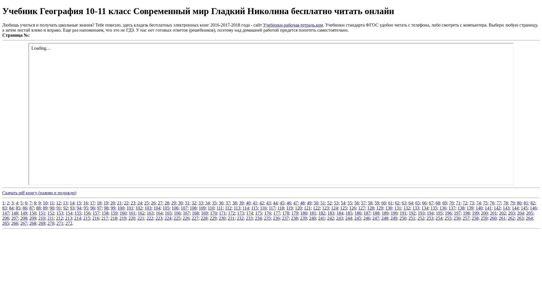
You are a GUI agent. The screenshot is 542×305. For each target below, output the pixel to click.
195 (439, 213)
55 (350, 203)
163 (150, 213)
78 (505, 203)
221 (140, 218)
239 (303, 218)
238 (294, 218)
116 (263, 208)
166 (177, 213)
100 (120, 208)
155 (78, 213)
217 (104, 218)
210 (41, 218)
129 (379, 208)
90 (52, 208)
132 (406, 208)
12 (58, 203)
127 (361, 208)
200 (484, 213)
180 (303, 213)
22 (126, 203)
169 (204, 213)
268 (32, 223)
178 (285, 213)
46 (289, 203)
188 (376, 213)
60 (383, 203)
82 (532, 203)
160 (123, 213)
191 (403, 213)
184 (339, 213)
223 (159, 218)
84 (11, 208)
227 (195, 218)
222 (150, 218)
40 (248, 203)
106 (175, 208)
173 (240, 213)
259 (484, 218)
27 (160, 203)
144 (515, 208)
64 (410, 203)
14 (72, 203)
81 (526, 203)
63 (404, 203)
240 (312, 218)
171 (222, 213)
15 (79, 203)
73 (471, 203)
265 (5, 223)
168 (195, 213)
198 (466, 213)
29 (173, 203)
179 (294, 213)
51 (322, 203)
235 (267, 218)
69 (444, 203)
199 (475, 213)
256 (457, 218)
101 (129, 208)
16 (85, 203)
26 (153, 203)
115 (254, 208)
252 (421, 218)
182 (321, 213)
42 (261, 203)
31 (187, 203)
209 (32, 218)
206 (5, 218)
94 (79, 208)
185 (349, 213)
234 (258, 218)
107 (184, 208)
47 (295, 203)
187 (367, 213)
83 (4, 208)
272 (68, 223)
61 (390, 203)
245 (357, 218)
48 (302, 203)
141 (488, 208)
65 (417, 203)
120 (298, 208)
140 (479, 208)
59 (377, 203)
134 (424, 208)
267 (23, 223)
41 (255, 203)
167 (186, 213)
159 (114, 213)
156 (87, 213)
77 (499, 203)
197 (457, 213)
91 (58, 208)
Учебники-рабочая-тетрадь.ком (293, 25)
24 (139, 203)
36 (221, 203)
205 (529, 213)
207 (14, 218)
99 (113, 208)
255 (448, 218)
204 (520, 213)
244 (348, 218)
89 (45, 208)
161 (132, 213)
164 (159, 213)
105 (166, 208)
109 (202, 208)
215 (86, 218)
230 (222, 218)
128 (370, 208)
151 (41, 213)
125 (343, 208)
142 (497, 208)
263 (520, 218)
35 (214, 203)
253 (430, 218)
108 (193, 208)
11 (52, 203)
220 (131, 218)
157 (96, 213)
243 (339, 218)
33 (200, 203)
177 (276, 213)
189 (385, 213)
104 (157, 208)
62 (397, 203)
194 (430, 213)
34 (207, 203)
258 (475, 218)
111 (220, 208)
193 (421, 213)
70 (451, 203)
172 (231, 213)
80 (519, 203)
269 (41, 223)
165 (168, 213)
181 (312, 213)
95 (86, 208)
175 (258, 213)
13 (65, 203)
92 (65, 208)
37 (228, 203)
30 (180, 203)
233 (249, 218)
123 (325, 208)
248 (384, 218)
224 (168, 218)
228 (204, 218)
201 (493, 213)
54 (343, 203)
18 (99, 203)
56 (356, 203)
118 (280, 208)
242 (330, 218)
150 (32, 213)
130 (388, 208)
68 (438, 203)
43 (268, 203)
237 (285, 218)
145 (524, 208)
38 (234, 203)
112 (228, 208)
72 (465, 203)
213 (68, 218)
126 (352, 208)
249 (393, 218)
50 (316, 203)
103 (148, 208)
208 (23, 218)
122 (316, 208)
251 (411, 218)
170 (213, 213)
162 (141, 213)
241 (321, 218)
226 (186, 218)
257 (466, 218)
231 (231, 218)
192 (412, 213)
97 (99, 208)
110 (211, 208)
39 (241, 203)
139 (470, 208)
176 (267, 213)
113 (237, 208)
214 (77, 218)
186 (358, 213)
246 (366, 218)
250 (402, 218)
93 (72, 208)
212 (59, 218)
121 (307, 208)
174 (249, 213)
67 (431, 203)
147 (5, 213)
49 (309, 203)
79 (512, 203)
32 (194, 203)
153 (59, 213)
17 (92, 203)
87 (31, 208)
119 (289, 208)
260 (493, 218)
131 (397, 208)
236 (276, 218)
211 (50, 218)
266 (14, 223)
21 (119, 203)
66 (424, 203)
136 (443, 208)
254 (439, 218)
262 (511, 218)
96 (92, 208)
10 (45, 203)
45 (282, 203)
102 (139, 208)
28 (167, 203)
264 (529, 218)
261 (502, 218)
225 (177, 218)
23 (133, 203)
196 (448, 213)
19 (106, 203)
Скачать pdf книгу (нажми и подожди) (39, 192)
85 (18, 208)
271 (59, 223)
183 (330, 213)
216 (95, 218)
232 (240, 218)
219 (122, 218)
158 (105, 213)
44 (275, 203)
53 (336, 203)
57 (363, 203)
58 (370, 203)
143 (506, 208)
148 (14, 213)
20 (112, 203)
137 (452, 208)
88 (38, 208)
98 (106, 208)
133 (415, 208)
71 (458, 203)
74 (478, 203)
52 (329, 203)
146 (533, 208)
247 (375, 218)
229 (213, 218)
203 (511, 213)
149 (23, 213)
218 (113, 218)
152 (50, 213)
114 (245, 208)
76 (492, 203)
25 (146, 203)
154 (68, 213)
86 (25, 208)
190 (394, 213)
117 (272, 208)
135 (433, 208)
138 (461, 208)
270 (50, 223)
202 (502, 213)
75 (485, 203)
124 (334, 208)
